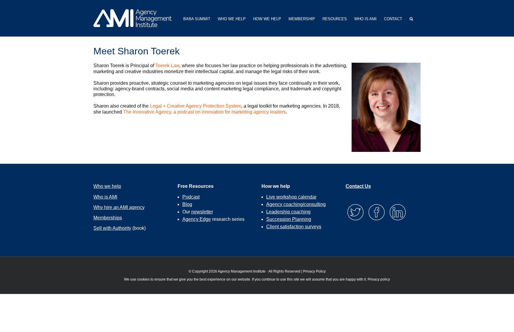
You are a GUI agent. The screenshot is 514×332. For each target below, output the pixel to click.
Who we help (107, 186)
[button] (411, 18)
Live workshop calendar (291, 196)
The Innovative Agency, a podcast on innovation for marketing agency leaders (204, 111)
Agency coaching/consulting (296, 204)
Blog (187, 204)
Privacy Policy (314, 271)
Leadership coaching (288, 211)
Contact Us (358, 186)
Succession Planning (288, 219)
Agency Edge (196, 219)
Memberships (107, 217)
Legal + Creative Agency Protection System (195, 105)
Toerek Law (167, 65)
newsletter (202, 211)
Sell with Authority (112, 228)
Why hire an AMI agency (119, 207)
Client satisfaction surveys (293, 226)
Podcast (191, 196)
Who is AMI (105, 196)
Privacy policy (379, 279)
